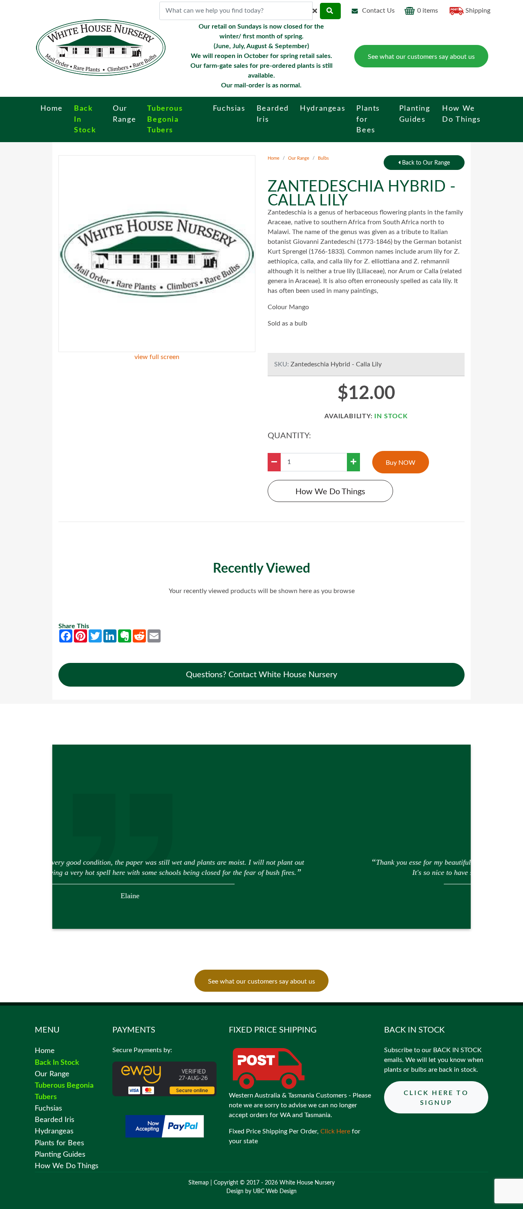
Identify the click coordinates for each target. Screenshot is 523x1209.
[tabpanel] (261, 878)
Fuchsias (48, 1108)
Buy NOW (401, 463)
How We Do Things (330, 492)
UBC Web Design (275, 1191)
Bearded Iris (54, 1119)
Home (273, 158)
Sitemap (198, 1183)
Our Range (298, 158)
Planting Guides (60, 1154)
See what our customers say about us (421, 57)
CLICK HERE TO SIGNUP (436, 1098)
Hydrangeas (54, 1131)
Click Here (335, 1131)
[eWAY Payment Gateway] (164, 1078)
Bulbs (323, 158)
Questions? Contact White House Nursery (261, 675)
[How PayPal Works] (164, 1126)
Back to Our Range (425, 163)
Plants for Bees (59, 1143)
